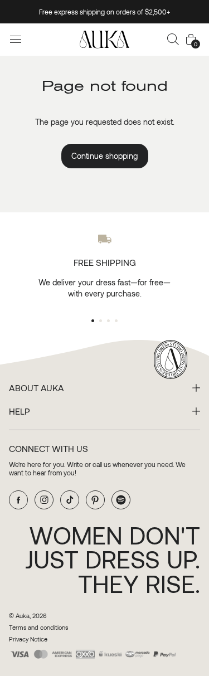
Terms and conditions (38, 627)
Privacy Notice (28, 639)
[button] (173, 39)
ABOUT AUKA (36, 388)
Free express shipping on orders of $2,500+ (104, 12)
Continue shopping (104, 156)
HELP (19, 411)
